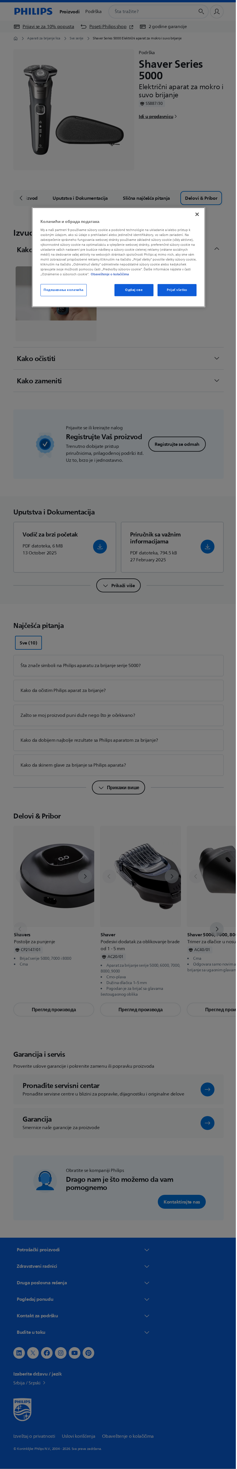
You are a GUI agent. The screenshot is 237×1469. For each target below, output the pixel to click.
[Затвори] (195, 214)
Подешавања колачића (62, 290)
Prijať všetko (175, 290)
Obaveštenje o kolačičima (108, 274)
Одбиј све (131, 290)
